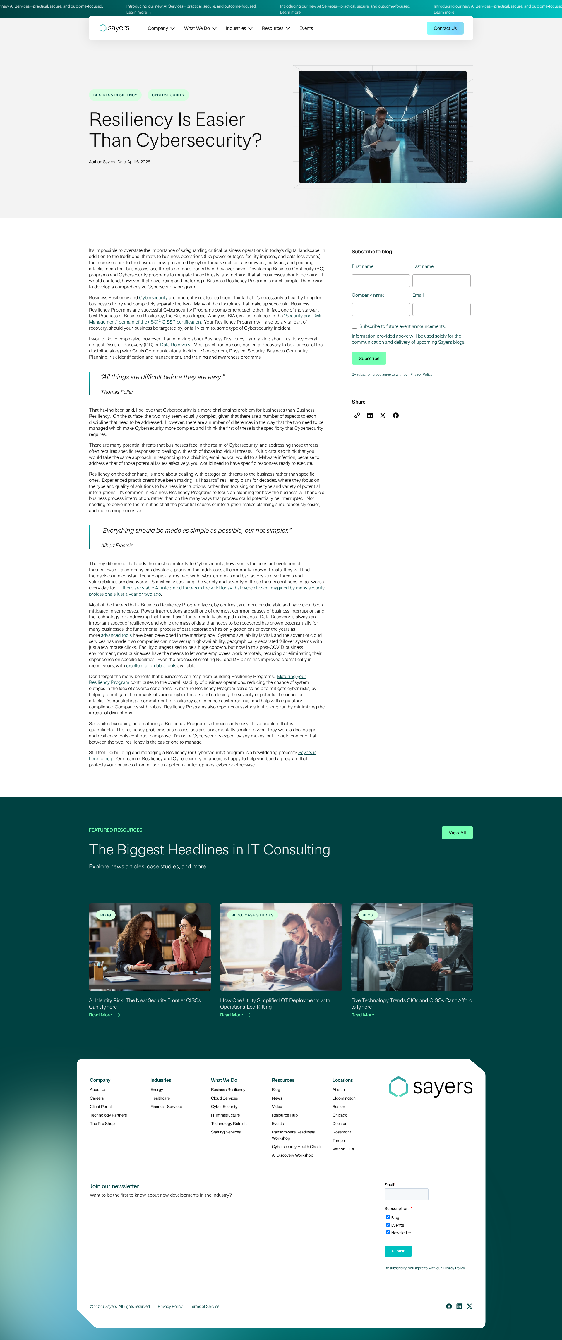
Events (306, 28)
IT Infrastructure (225, 1114)
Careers (97, 1097)
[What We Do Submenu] (213, 28)
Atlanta (339, 1089)
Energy (156, 1089)
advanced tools (116, 635)
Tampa (339, 1140)
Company (158, 28)
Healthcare (160, 1097)
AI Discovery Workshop (292, 1154)
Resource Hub (285, 1114)
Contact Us (445, 28)
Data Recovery (175, 344)
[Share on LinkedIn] (370, 415)
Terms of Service (204, 1306)
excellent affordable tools (151, 665)
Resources (272, 28)
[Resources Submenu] (286, 28)
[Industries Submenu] (249, 28)
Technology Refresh (229, 1123)
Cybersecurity (153, 297)
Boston (339, 1106)
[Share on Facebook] (395, 415)
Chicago (340, 1114)
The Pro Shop (102, 1123)
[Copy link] (357, 415)
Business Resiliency (228, 1089)
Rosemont (342, 1131)
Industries (236, 28)
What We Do (197, 28)
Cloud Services (224, 1097)
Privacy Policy (421, 374)
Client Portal (101, 1106)
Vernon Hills (343, 1148)
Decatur (340, 1123)
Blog (276, 1089)
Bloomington (344, 1097)
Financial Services (166, 1106)
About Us (98, 1089)
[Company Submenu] (171, 28)
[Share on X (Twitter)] (383, 415)
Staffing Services (226, 1131)
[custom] (449, 1306)
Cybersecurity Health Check (296, 1146)
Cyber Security (224, 1106)
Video (277, 1106)
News (277, 1097)
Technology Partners (108, 1114)
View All (457, 832)
